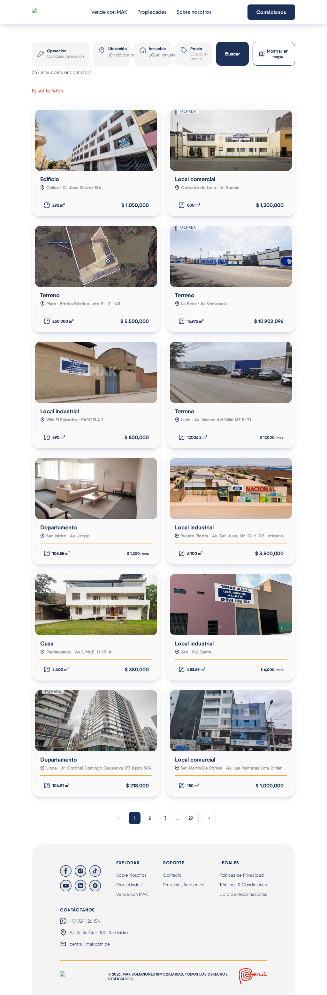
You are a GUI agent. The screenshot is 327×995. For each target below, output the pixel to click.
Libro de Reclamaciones (243, 894)
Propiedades (151, 12)
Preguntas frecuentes (183, 884)
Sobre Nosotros (131, 875)
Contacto (172, 875)
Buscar (232, 54)
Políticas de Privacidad (241, 875)
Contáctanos (271, 12)
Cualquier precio (198, 56)
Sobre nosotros (194, 12)
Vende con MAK (109, 12)
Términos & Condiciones (243, 884)
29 (190, 818)
